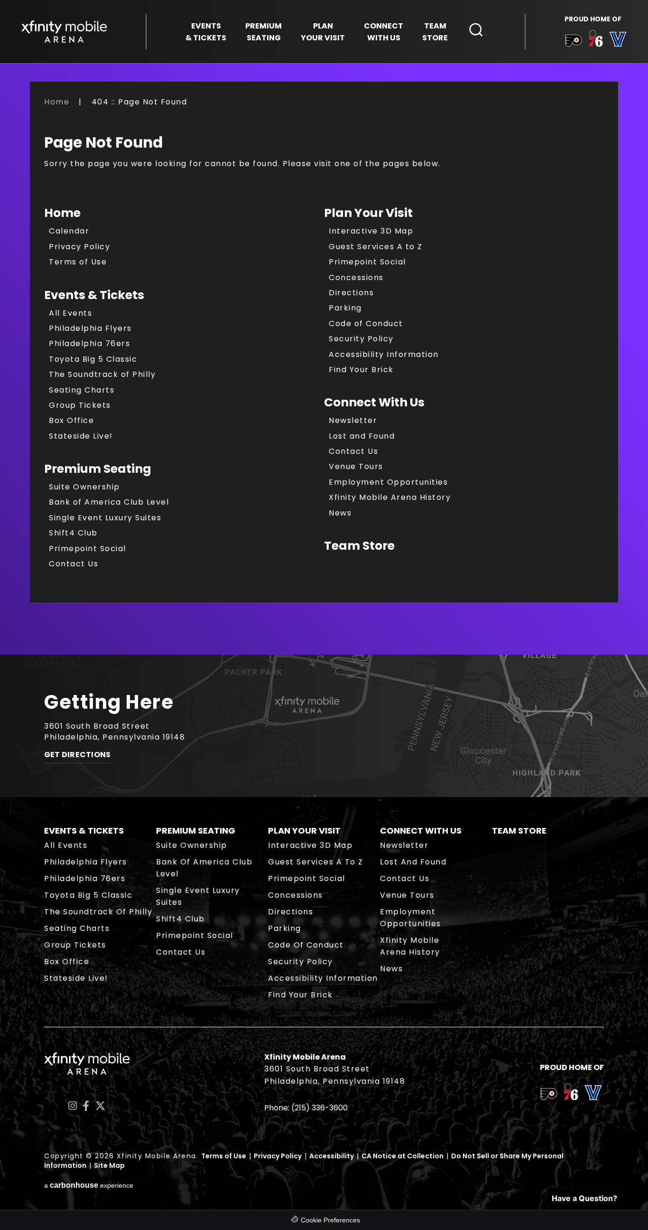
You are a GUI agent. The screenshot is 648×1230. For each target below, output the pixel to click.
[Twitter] (100, 1106)
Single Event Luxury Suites (105, 517)
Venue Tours (356, 466)
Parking (345, 307)
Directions (351, 292)
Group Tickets (80, 405)
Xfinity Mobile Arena (64, 31)
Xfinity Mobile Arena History (390, 497)
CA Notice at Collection (402, 1156)
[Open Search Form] (476, 29)
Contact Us (73, 563)
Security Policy (361, 338)
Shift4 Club (73, 532)
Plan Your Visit (368, 213)
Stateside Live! (81, 436)
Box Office (71, 420)
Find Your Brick (361, 369)
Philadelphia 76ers (89, 343)
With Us (383, 31)
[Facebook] (86, 1106)
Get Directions (77, 755)
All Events (70, 313)
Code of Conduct (366, 323)
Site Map (109, 1165)
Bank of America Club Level (109, 502)
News (340, 512)
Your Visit (323, 31)
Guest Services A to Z (376, 246)
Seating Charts (81, 390)
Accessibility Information (384, 354)
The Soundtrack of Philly (102, 374)
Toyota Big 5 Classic (93, 359)
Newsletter (353, 420)
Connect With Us (374, 402)
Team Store (359, 545)
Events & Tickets (94, 295)
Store (435, 31)
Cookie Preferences (330, 1220)
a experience (88, 1185)
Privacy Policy (79, 246)
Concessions (356, 277)
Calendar (69, 230)
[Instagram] (72, 1106)
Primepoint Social (87, 548)
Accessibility (331, 1156)
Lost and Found (362, 436)
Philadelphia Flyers (90, 328)
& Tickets (205, 31)
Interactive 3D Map (371, 230)
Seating (263, 31)
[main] (324, 375)
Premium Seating (97, 468)
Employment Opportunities (388, 482)
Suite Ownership (84, 486)
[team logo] (573, 42)
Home (56, 101)
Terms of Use (78, 261)
